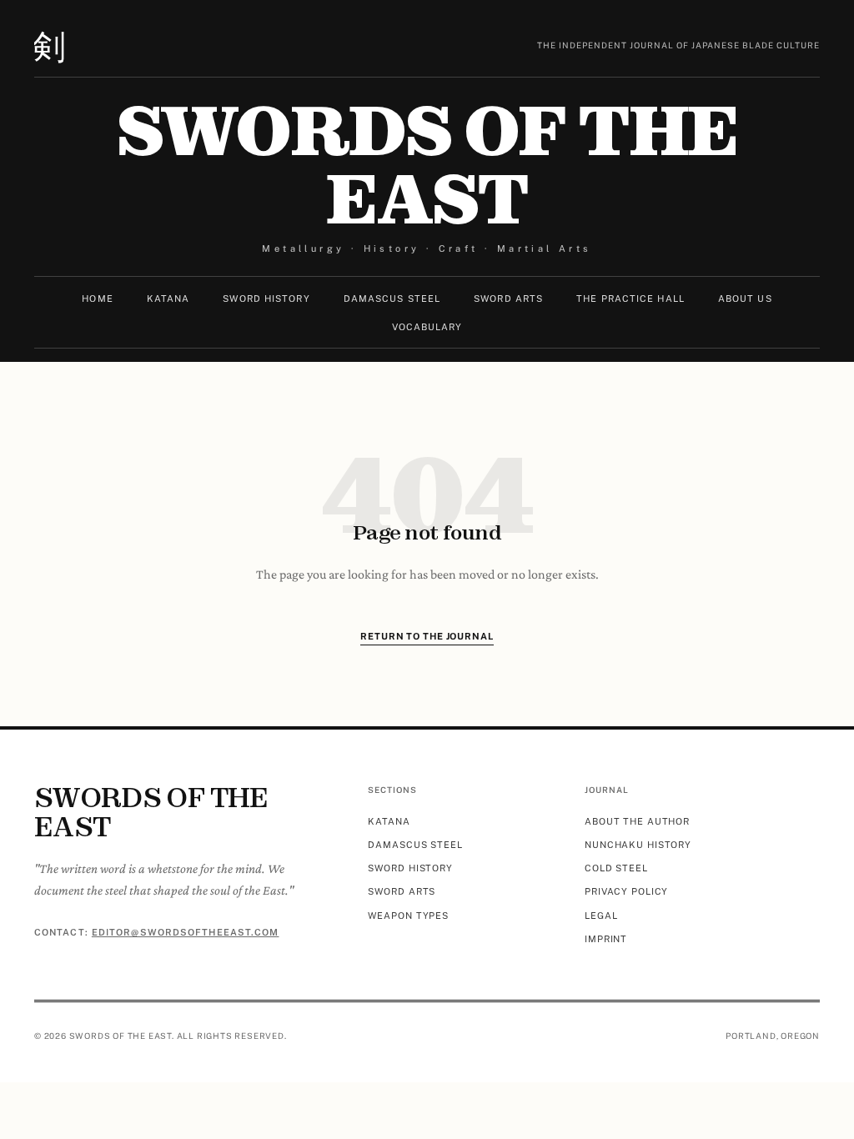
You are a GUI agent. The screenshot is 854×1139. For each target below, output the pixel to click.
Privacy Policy (626, 891)
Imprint (606, 939)
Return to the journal (426, 636)
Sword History (266, 299)
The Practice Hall (630, 299)
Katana (168, 299)
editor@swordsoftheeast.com (185, 932)
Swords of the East (427, 166)
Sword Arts (508, 299)
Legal (601, 916)
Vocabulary (427, 327)
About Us (745, 299)
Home (97, 299)
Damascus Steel (392, 299)
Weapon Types (408, 916)
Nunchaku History (638, 845)
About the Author (637, 821)
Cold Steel (616, 868)
